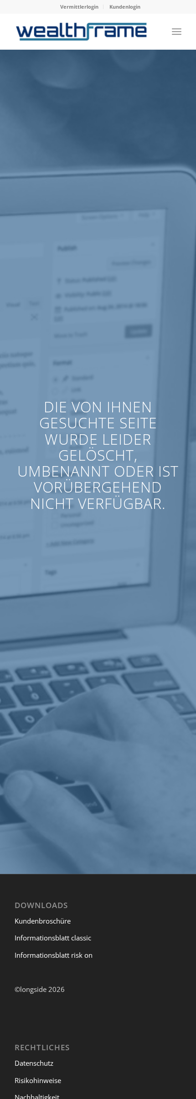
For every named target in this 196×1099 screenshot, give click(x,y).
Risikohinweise (38, 1080)
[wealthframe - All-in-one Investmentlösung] (81, 31)
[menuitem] (79, 7)
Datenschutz (34, 1063)
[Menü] (176, 31)
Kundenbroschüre (43, 920)
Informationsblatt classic (53, 937)
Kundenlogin (124, 6)
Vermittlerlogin (79, 6)
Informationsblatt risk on (54, 955)
